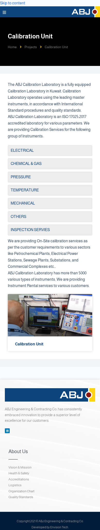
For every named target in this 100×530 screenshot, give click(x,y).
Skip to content (12, 3)
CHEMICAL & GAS (26, 164)
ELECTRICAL (22, 150)
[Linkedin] (7, 430)
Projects (31, 47)
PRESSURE (21, 177)
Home (12, 47)
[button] (4, 12)
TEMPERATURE (25, 190)
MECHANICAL (23, 203)
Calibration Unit (29, 344)
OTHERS (18, 217)
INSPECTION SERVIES (30, 230)
